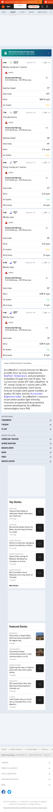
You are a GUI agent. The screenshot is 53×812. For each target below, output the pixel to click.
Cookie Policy (23, 808)
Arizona (45, 749)
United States (31, 749)
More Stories (13, 586)
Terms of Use (7, 808)
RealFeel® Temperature (15, 375)
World (4, 749)
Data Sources (43, 808)
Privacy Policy (15, 808)
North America (16, 749)
